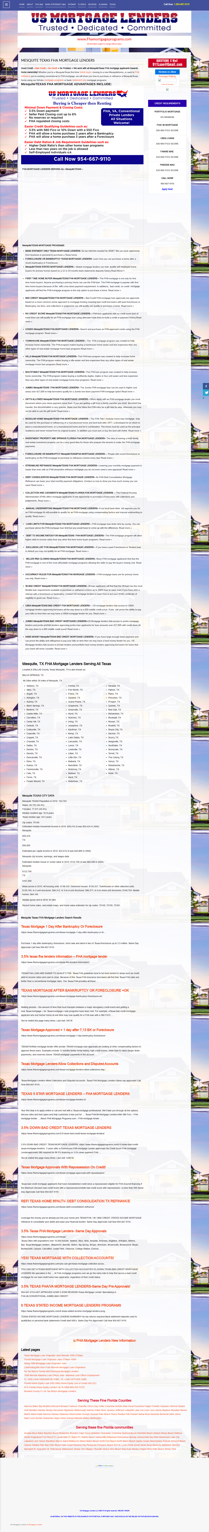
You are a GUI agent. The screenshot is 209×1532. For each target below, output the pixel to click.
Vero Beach (115, 1449)
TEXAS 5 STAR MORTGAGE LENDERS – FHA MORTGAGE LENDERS (75, 1094)
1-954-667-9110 (181, 4)
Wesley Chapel (139, 1449)
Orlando (166, 1441)
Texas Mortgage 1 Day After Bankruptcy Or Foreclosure (62, 926)
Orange (86, 1414)
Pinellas (121, 1414)
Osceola (94, 1414)
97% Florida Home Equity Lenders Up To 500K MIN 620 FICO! (54, 1387)
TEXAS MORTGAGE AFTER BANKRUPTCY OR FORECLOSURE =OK (75, 990)
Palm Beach (104, 1414)
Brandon (74, 1433)
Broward (64, 1406)
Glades (181, 1406)
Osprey (27, 1445)
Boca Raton (37, 1433)
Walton (86, 1418)
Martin (27, 1414)
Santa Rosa (144, 1414)
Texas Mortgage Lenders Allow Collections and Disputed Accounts (69, 1064)
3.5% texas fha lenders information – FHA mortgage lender (64, 956)
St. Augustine (40, 1449)
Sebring (175, 1445)
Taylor (57, 1418)
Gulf (26, 1410)
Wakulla (78, 1418)
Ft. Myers (73, 1437)
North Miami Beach (126, 1441)
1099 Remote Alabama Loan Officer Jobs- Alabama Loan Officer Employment (61, 1375)
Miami (83, 1441)
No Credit (52, 68)
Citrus (90, 1406)
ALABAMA (103, 4)
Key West (154, 1437)
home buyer (85, 72)
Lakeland (28, 1441)
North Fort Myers (108, 1441)
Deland (156, 1433)
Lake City (174, 1437)
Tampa (77, 1449)
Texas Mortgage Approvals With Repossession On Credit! (63, 1167)
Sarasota (154, 1414)
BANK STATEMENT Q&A (55, 4)
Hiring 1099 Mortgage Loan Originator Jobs (45, 1363)
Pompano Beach (105, 1445)
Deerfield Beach (145, 1433)
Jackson (111, 1410)
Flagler (147, 1406)
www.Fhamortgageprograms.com (104, 39)
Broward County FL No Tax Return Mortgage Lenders (50, 1391)
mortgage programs (54, 80)
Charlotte (82, 1406)
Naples (139, 1441)
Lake (137, 1410)
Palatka (35, 1445)
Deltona (178, 1433)
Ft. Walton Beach (86, 1437)
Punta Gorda (133, 1445)
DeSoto (118, 1406)
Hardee (41, 1410)
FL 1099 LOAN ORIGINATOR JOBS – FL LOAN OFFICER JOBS (55, 1379)
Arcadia (28, 1433)
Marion (183, 1410)
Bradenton (64, 1433)
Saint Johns (175, 1414)
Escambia (139, 1406)
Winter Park (170, 1449)
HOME (22, 4)
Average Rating (167, 76)
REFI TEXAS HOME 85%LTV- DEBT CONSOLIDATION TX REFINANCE (75, 1201)
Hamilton (33, 1410)
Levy (152, 1410)
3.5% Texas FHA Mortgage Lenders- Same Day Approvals (63, 1231)
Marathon (50, 1441)
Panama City (79, 1445)
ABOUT (30, 4)
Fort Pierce (47, 1437)
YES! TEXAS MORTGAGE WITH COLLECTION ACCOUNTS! (67, 1258)
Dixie (125, 1406)
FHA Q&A (39, 4)
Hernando (58, 1410)
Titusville (97, 1449)
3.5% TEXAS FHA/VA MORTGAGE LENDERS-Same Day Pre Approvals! (75, 1286)
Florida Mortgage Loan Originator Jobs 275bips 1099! (50, 1359)
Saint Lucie (29, 1418)
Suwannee (48, 1418)
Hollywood (112, 1437)
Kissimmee (164, 1437)
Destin (27, 1437)
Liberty (158, 1410)
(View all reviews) (167, 84)
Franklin (156, 1406)
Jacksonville (143, 1437)
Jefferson (119, 1410)
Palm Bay (44, 1445)
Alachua (28, 1406)
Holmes (90, 1410)
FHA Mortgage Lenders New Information (106, 1340)
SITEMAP (72, 4)
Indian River (100, 1410)
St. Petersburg (54, 1449)
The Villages (87, 1449)
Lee (142, 1410)
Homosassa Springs (127, 1437)
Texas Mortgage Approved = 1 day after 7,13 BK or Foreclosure (67, 1030)
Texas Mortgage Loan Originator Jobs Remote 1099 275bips (53, 1355)
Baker (35, 1406)
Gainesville (100, 1437)
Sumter (39, 1418)
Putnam (134, 1414)
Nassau (55, 1414)
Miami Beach (92, 1441)
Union (63, 1418)
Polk (128, 1414)
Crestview (116, 1433)
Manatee (175, 1410)
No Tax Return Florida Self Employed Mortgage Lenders (51, 1371)
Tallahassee (67, 1449)
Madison (166, 1410)
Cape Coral (84, 1433)
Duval (131, 1406)
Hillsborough (80, 1410)
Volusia (70, 1418)
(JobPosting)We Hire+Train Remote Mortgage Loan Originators (55, 1367)
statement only (79, 80)
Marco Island (62, 1441)
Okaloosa (64, 1414)
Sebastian (166, 1445)
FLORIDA (82, 4)
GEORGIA (92, 4)
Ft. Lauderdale (61, 1437)
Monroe (47, 1414)
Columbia (109, 1406)
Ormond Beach (178, 1441)
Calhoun (73, 1406)
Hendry (49, 1410)
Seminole (164, 1414)
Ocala (146, 1441)
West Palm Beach (155, 1449)
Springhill (28, 1449)
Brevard (56, 1406)
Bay (41, 1406)
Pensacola (91, 1445)
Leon (146, 1410)
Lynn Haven (39, 1441)
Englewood (36, 1437)
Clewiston (95, 1433)
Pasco (114, 1414)
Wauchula (126, 1449)
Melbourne (74, 1441)
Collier (102, 1406)
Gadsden (164, 1406)
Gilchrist (173, 1406)
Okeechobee (75, 1414)
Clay (96, 1406)
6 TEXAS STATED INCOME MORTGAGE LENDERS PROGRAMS (71, 1305)
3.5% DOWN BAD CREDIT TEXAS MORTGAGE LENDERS (66, 1128)
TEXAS (113, 4)
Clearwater (106, 1433)
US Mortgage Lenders (34, 1525)
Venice (106, 1449)
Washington (95, 1418)
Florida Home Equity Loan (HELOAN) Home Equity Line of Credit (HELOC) (60, 1383)
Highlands (68, 1410)
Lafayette (129, 1410)
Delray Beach (167, 1433)
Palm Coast (67, 1445)
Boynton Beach (51, 1433)
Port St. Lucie (120, 1445)
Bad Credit (40, 68)
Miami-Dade (37, 1414)
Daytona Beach (129, 1433)
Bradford (47, 1406)
